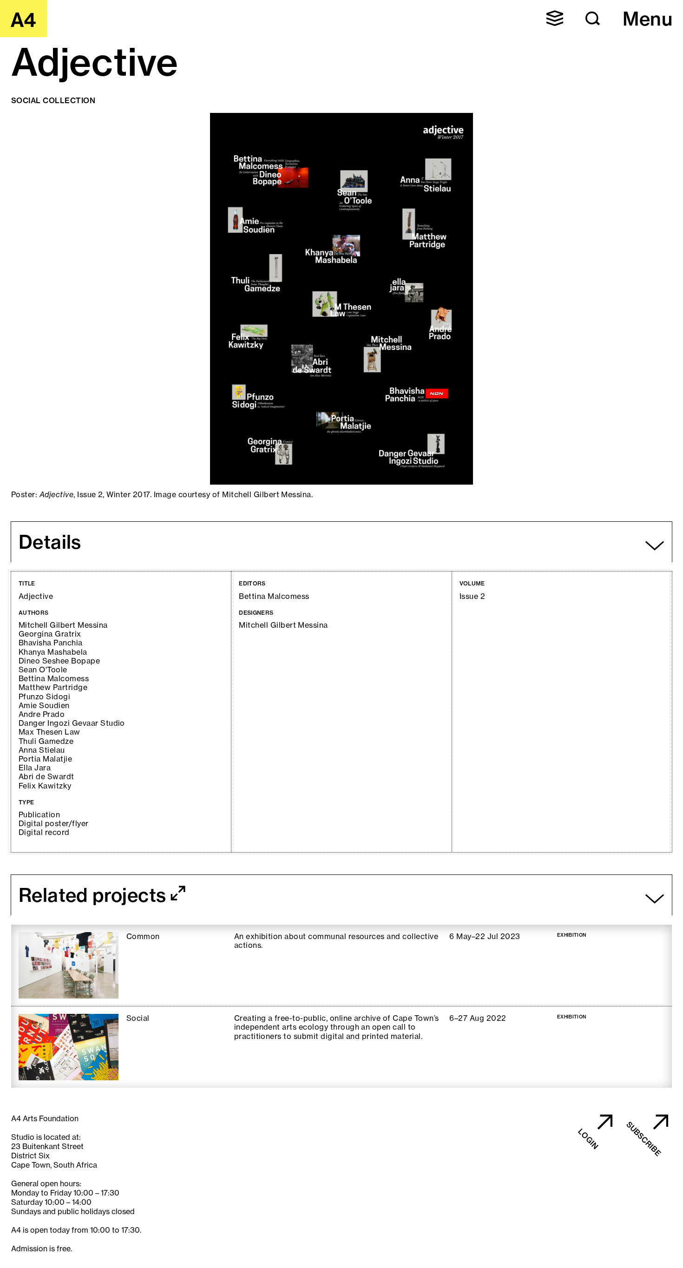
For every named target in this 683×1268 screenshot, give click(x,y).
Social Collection (53, 100)
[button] (554, 18)
